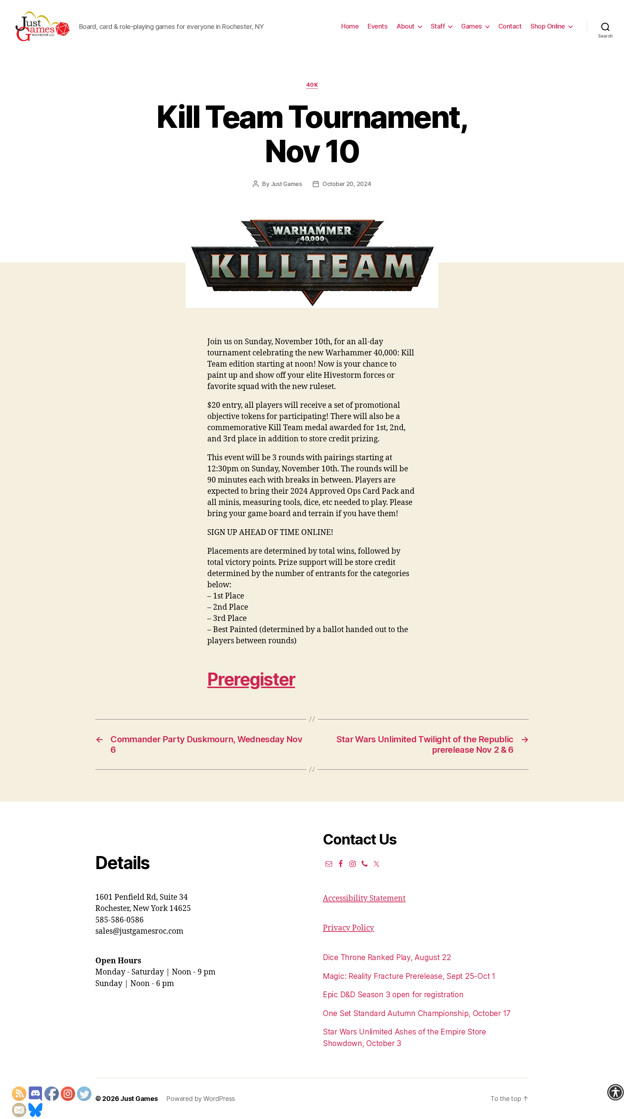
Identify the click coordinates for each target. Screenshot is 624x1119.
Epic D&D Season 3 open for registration (393, 994)
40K (312, 85)
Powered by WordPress (200, 1098)
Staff (438, 26)
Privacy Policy (348, 928)
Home (350, 26)
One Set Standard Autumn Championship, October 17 (417, 1013)
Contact (510, 26)
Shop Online (547, 26)
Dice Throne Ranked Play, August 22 (387, 957)
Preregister (251, 679)
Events (377, 26)
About (405, 26)
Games (471, 26)
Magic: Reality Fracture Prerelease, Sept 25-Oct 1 (409, 976)
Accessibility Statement (364, 898)
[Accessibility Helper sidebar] (615, 1092)
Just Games (286, 183)
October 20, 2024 (346, 183)
